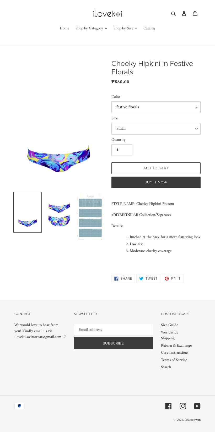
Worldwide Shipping (169, 335)
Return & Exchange (176, 345)
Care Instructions (174, 352)
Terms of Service (174, 360)
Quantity (118, 140)
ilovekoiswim (193, 420)
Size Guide (169, 325)
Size (114, 119)
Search (166, 367)
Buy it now (156, 182)
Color (115, 97)
